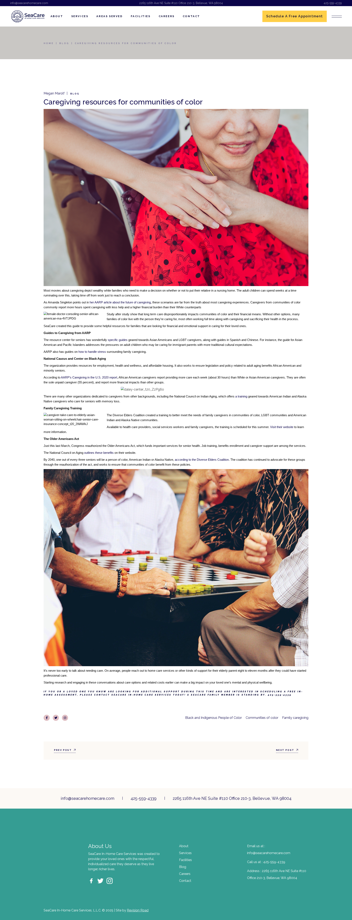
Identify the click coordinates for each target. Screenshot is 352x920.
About (183, 846)
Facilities (185, 860)
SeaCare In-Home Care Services (141, 695)
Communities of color (262, 718)
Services (185, 853)
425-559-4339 (333, 3)
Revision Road (137, 910)
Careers (184, 874)
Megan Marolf (54, 93)
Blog (64, 43)
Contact (185, 881)
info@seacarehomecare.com (29, 3)
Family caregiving (295, 718)
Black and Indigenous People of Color (213, 718)
